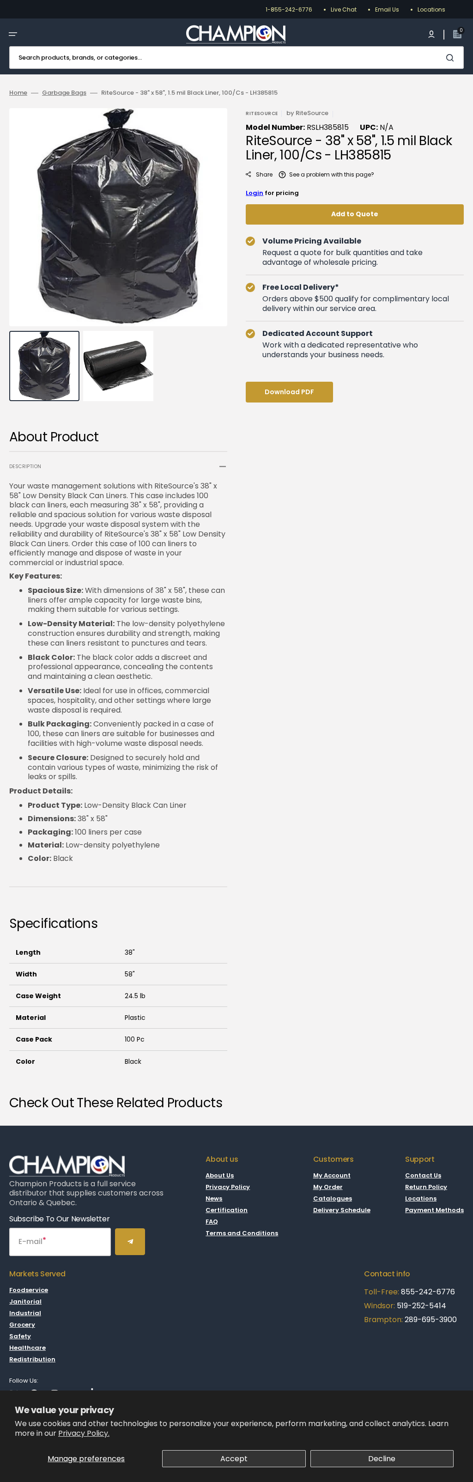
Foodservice (28, 1290)
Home (18, 93)
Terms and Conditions (242, 1233)
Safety (20, 1336)
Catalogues (332, 1198)
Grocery (22, 1324)
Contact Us (423, 1176)
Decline (381, 1458)
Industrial (25, 1313)
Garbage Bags (64, 93)
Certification (227, 1210)
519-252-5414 (420, 1305)
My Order (328, 1187)
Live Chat (344, 9)
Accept (234, 1458)
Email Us (387, 9)
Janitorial (25, 1301)
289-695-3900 (431, 1319)
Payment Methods (434, 1210)
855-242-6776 (428, 1292)
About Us (220, 1176)
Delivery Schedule (341, 1210)
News (214, 1198)
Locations (431, 9)
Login (254, 193)
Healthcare (27, 1347)
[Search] (452, 58)
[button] (13, 34)
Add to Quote (354, 214)
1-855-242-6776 (289, 9)
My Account (332, 1176)
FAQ (212, 1221)
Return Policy (426, 1187)
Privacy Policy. (83, 1433)
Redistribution (32, 1359)
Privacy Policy (228, 1187)
